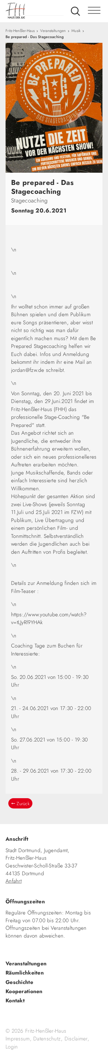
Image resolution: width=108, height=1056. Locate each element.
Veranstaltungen (53, 30)
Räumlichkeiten (25, 972)
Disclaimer (76, 1038)
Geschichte (19, 982)
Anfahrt (14, 881)
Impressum (18, 1038)
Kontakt (15, 1000)
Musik (76, 30)
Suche (75, 11)
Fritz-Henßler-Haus (20, 30)
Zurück (23, 803)
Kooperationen (24, 991)
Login (12, 1046)
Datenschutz (47, 1038)
